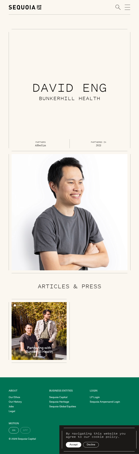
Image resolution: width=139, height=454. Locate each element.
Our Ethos (14, 397)
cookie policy (105, 437)
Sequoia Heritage (59, 401)
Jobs (11, 406)
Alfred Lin (40, 145)
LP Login (95, 397)
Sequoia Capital (58, 397)
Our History (15, 401)
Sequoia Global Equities (62, 406)
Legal (12, 411)
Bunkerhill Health (69, 98)
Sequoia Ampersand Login (105, 401)
